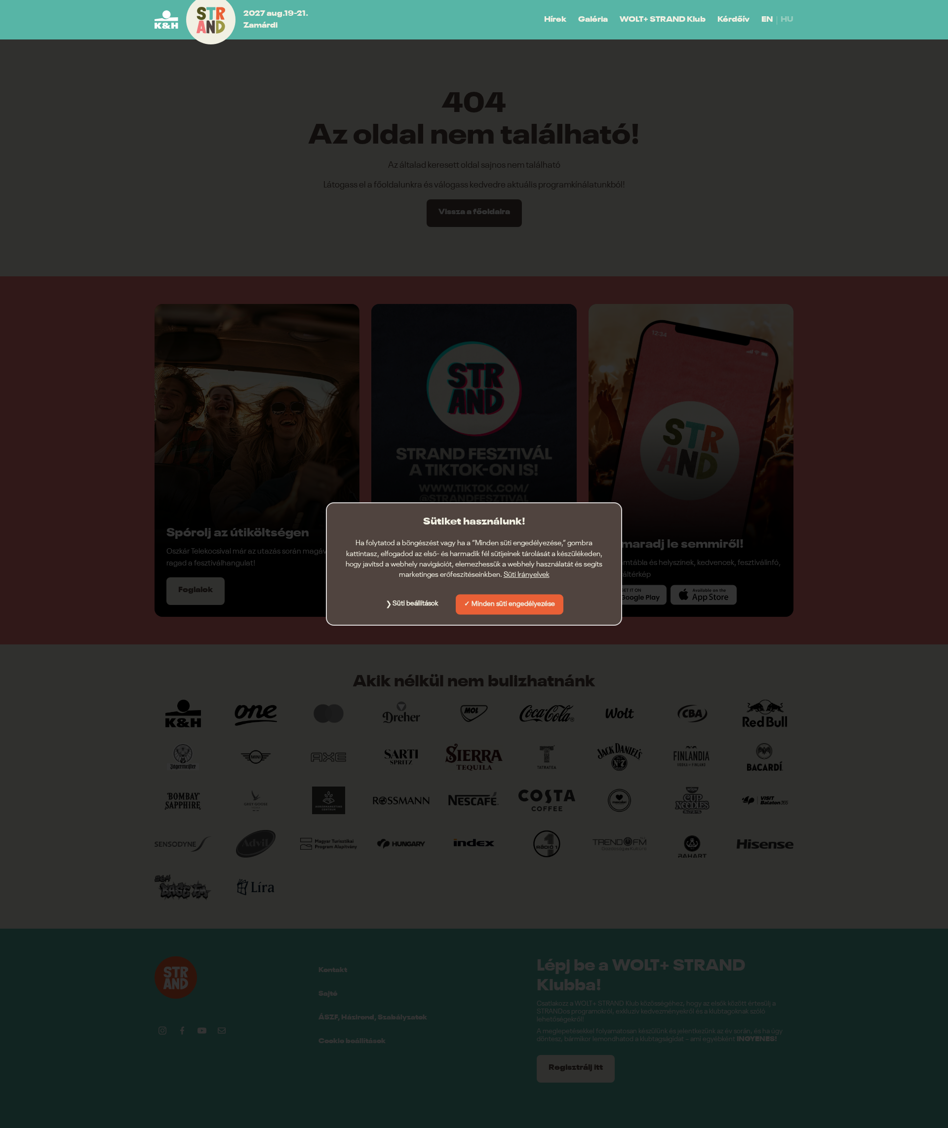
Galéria (593, 20)
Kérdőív (733, 20)
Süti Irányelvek (527, 574)
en (767, 20)
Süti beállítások (415, 603)
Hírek (555, 20)
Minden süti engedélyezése (513, 604)
